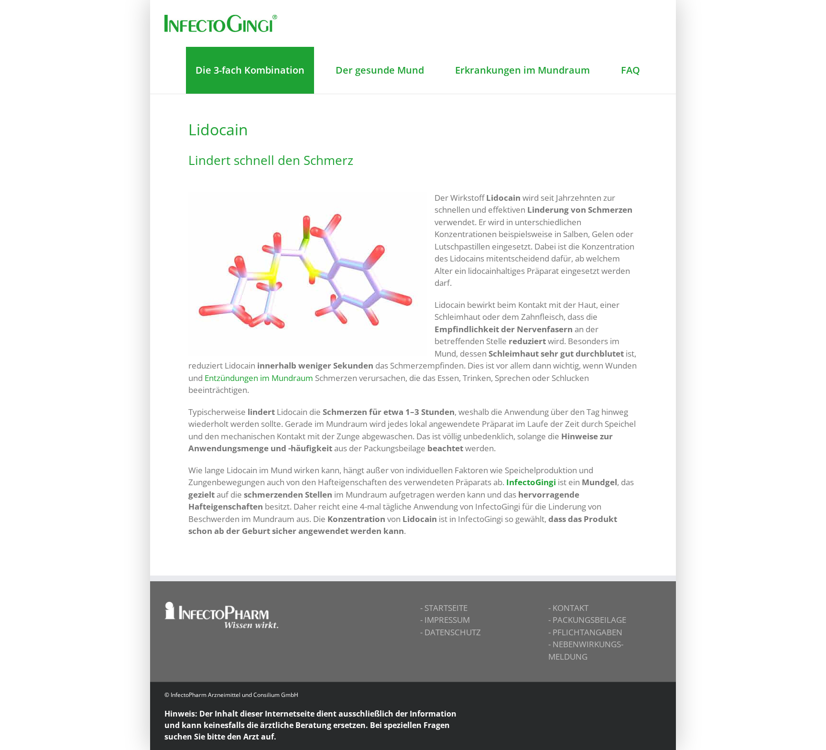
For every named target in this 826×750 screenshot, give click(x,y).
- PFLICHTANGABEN (585, 632)
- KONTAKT (568, 607)
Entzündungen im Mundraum (259, 377)
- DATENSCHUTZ (450, 632)
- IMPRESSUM (445, 619)
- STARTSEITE (443, 607)
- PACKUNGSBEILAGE (587, 619)
